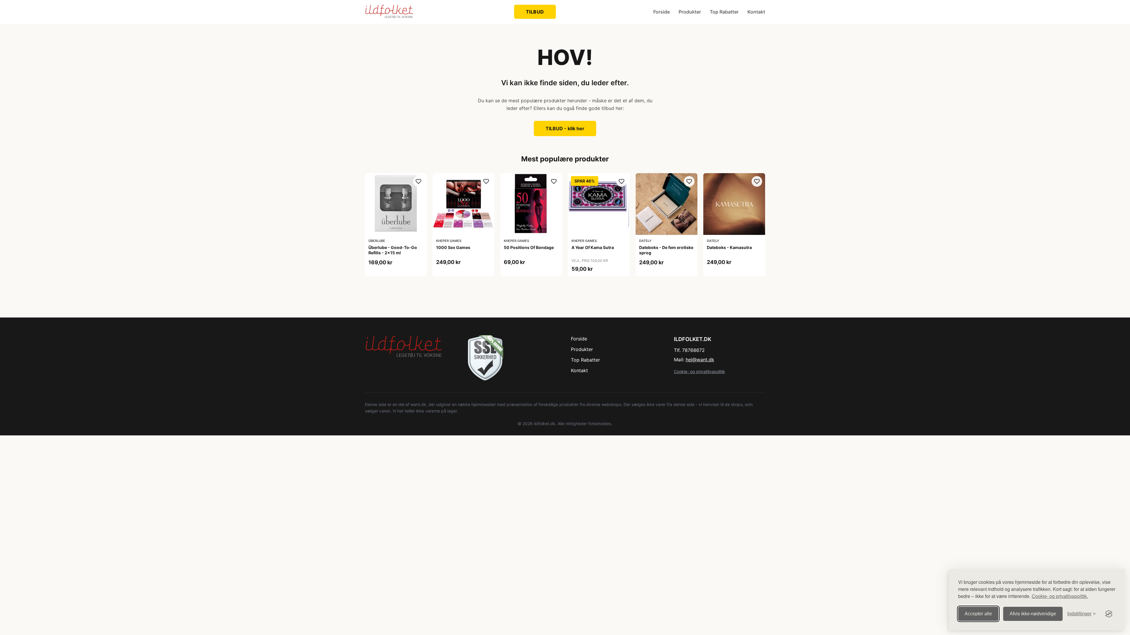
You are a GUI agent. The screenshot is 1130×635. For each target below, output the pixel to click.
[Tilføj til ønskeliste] (418, 181)
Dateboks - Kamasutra (729, 247)
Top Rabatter (724, 12)
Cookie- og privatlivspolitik (699, 371)
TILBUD (535, 12)
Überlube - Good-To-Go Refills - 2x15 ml (392, 250)
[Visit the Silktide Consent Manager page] (1109, 614)
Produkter (690, 12)
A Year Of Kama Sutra (592, 247)
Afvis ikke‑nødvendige (1033, 613)
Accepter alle (978, 613)
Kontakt (756, 12)
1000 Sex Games (453, 247)
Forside (661, 12)
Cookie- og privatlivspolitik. (1060, 596)
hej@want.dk (700, 359)
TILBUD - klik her (565, 128)
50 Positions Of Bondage (529, 247)
